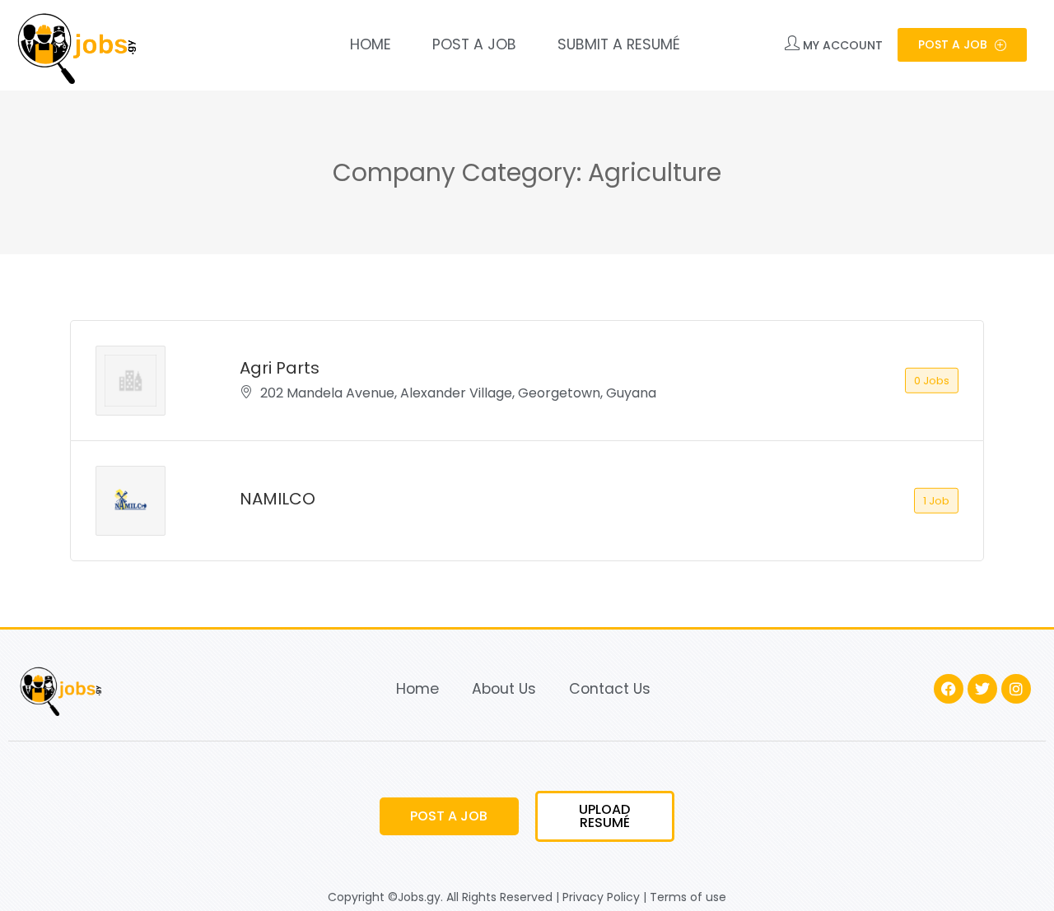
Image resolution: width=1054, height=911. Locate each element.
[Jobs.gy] (74, 45)
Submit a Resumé (618, 44)
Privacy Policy (601, 897)
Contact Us (610, 689)
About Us (504, 689)
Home (370, 44)
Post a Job (474, 44)
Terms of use (688, 897)
